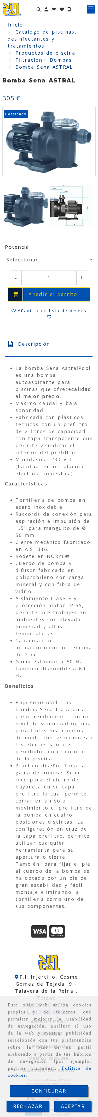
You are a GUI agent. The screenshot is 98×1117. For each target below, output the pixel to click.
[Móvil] (69, 9)
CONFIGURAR (49, 1091)
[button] (46, 9)
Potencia (17, 246)
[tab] (48, 344)
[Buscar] (39, 9)
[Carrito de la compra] (54, 9)
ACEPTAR (73, 1106)
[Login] (62, 9)
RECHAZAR (28, 1106)
